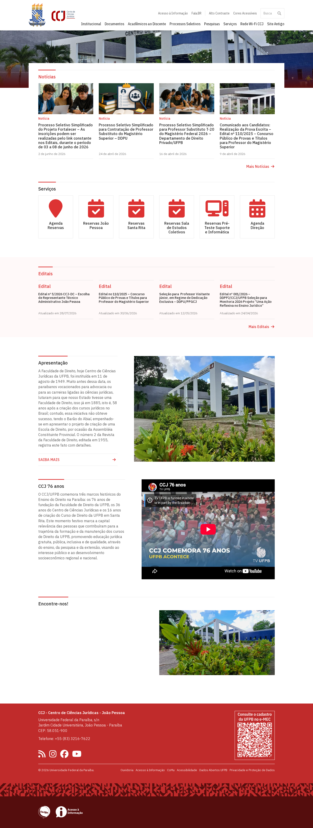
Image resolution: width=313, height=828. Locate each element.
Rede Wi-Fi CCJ (252, 24)
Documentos (114, 24)
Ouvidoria (127, 770)
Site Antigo (275, 24)
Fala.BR (196, 13)
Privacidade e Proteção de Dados (252, 770)
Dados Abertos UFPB (213, 770)
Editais (45, 273)
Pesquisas (212, 24)
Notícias (47, 77)
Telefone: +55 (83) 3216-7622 (64, 738)
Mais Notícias (257, 166)
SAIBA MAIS (49, 459)
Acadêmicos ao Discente (147, 24)
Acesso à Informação (173, 13)
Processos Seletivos (185, 24)
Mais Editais (259, 327)
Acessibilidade (187, 770)
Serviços (230, 24)
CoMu (171, 770)
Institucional (91, 24)
